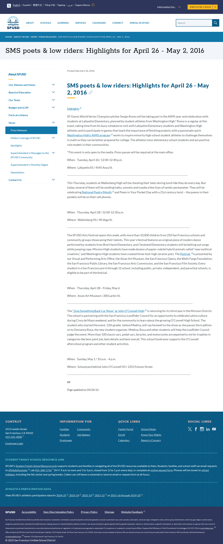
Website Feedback (132, 511)
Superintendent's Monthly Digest (29, 164)
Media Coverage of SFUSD (25, 137)
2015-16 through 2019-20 (125, 495)
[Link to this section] (90, 93)
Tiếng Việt (50, 5)
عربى (70, 5)
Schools (45, 22)
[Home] (13, 23)
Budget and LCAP (19, 107)
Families (64, 429)
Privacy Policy (89, 511)
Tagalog (61, 5)
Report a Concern (151, 440)
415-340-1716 (43, 470)
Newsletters (17, 172)
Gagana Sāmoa (82, 5)
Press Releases (47, 37)
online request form (162, 470)
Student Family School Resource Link (36, 465)
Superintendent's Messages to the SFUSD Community (30, 155)
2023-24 (74, 495)
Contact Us (15, 179)
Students (65, 434)
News (34, 37)
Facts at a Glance (18, 115)
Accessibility (29, 511)
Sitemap (109, 511)
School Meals (148, 429)
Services (80, 22)
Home (8, 37)
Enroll (121, 434)
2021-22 (100, 495)
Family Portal (125, 429)
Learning (63, 22)
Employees (66, 440)
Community (83, 429)
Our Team (14, 100)
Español (27, 5)
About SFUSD (21, 37)
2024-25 (61, 495)
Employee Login (200, 7)
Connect (117, 22)
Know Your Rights (151, 434)
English (16, 5)
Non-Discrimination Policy (58, 511)
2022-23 (87, 495)
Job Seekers (83, 434)
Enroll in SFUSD (139, 22)
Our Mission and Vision (22, 84)
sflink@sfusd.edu (17, 470)
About (30, 22)
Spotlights (16, 145)
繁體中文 (37, 5)
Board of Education (20, 92)
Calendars (99, 22)
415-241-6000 (13, 436)
